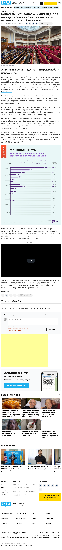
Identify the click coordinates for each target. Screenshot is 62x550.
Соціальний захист (21, 513)
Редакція (3, 487)
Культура (33, 523)
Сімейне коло (49, 518)
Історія (48, 516)
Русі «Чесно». (6, 92)
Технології (34, 516)
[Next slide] (59, 7)
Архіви (3, 485)
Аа (41, 3)
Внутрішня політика (6, 513)
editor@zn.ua (16, 495)
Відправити (52, 329)
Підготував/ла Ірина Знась (11, 301)
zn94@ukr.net (32, 491)
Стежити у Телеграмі (18, 386)
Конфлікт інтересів (21, 518)
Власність (48, 523)
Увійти (37, 3)
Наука (32, 513)
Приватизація (5, 523)
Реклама (3, 490)
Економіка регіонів (6, 526)
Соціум (48, 513)
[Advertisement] (24, 350)
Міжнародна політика (7, 516)
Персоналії (19, 523)
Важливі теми (6, 7)
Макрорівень (4, 518)
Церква (33, 521)
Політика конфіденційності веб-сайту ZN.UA (13, 543)
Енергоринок (4, 521)
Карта (2, 497)
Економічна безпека (21, 521)
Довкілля (33, 518)
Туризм (48, 521)
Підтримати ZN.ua (50, 3)
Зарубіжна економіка (22, 516)
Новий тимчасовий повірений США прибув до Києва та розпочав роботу (12, 469)
